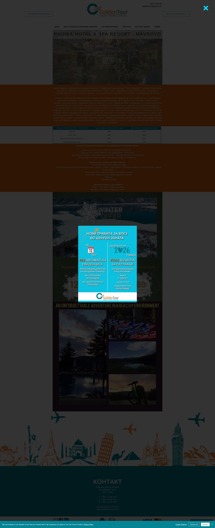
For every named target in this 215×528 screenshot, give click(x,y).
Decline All (194, 524)
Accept (205, 524)
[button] (205, 8)
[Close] (212, 524)
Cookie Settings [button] (181, 524)
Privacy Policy (88, 524)
